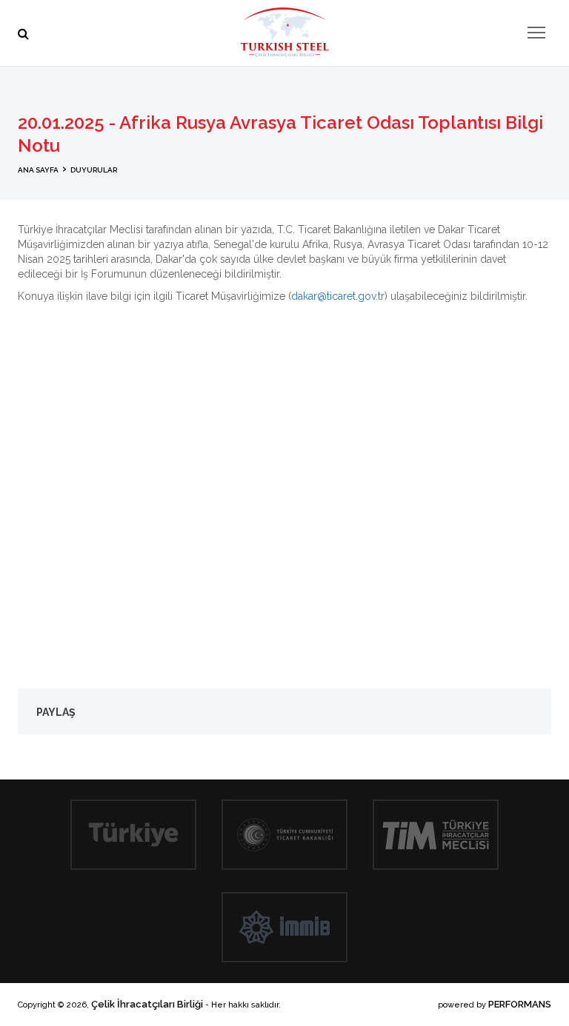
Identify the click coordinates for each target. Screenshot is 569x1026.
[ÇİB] (284, 32)
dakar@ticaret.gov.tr (338, 296)
